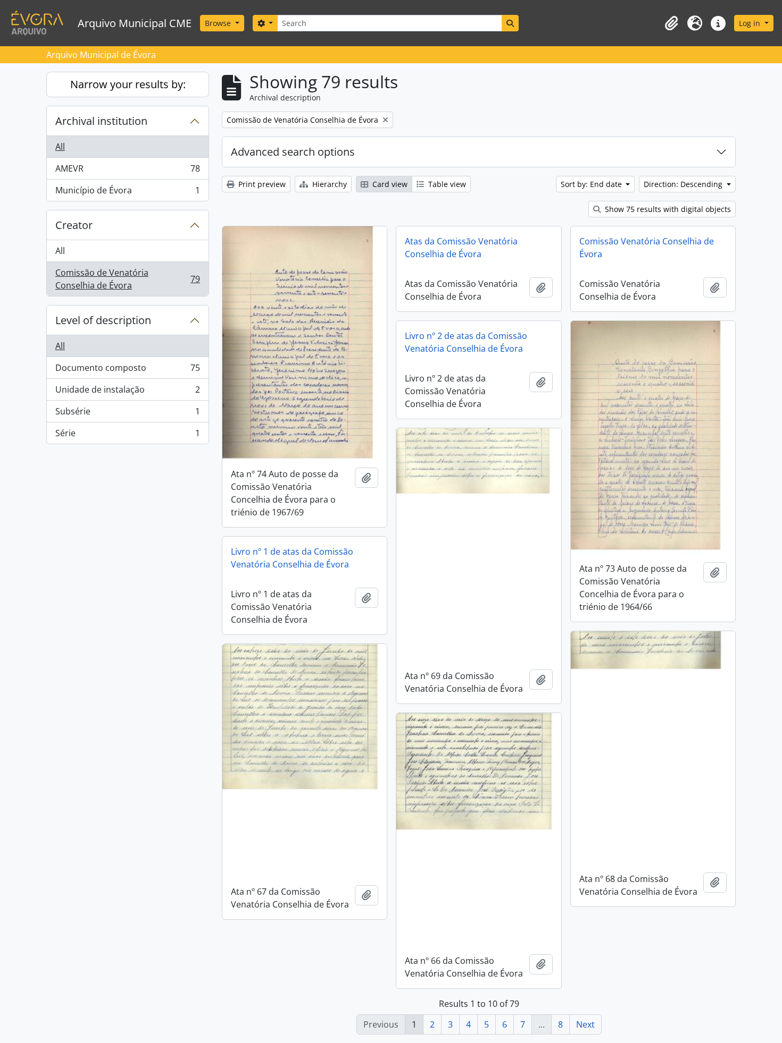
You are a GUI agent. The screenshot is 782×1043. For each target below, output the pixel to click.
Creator (74, 225)
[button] (671, 23)
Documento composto (127, 370)
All (60, 146)
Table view (446, 184)
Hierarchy (328, 184)
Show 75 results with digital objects (667, 209)
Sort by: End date (592, 184)
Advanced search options (293, 152)
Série (127, 435)
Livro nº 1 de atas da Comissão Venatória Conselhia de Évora (292, 558)
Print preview (261, 184)
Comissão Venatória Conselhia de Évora (646, 247)
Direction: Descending (684, 184)
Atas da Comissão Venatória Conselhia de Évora (461, 247)
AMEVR (127, 171)
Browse (219, 23)
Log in (750, 23)
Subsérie (127, 413)
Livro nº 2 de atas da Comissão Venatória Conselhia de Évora (466, 342)
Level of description (103, 320)
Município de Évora (127, 192)
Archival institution (101, 121)
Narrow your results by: (128, 84)
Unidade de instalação (127, 392)
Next (585, 1024)
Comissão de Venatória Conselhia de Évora (127, 279)
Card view (388, 184)
